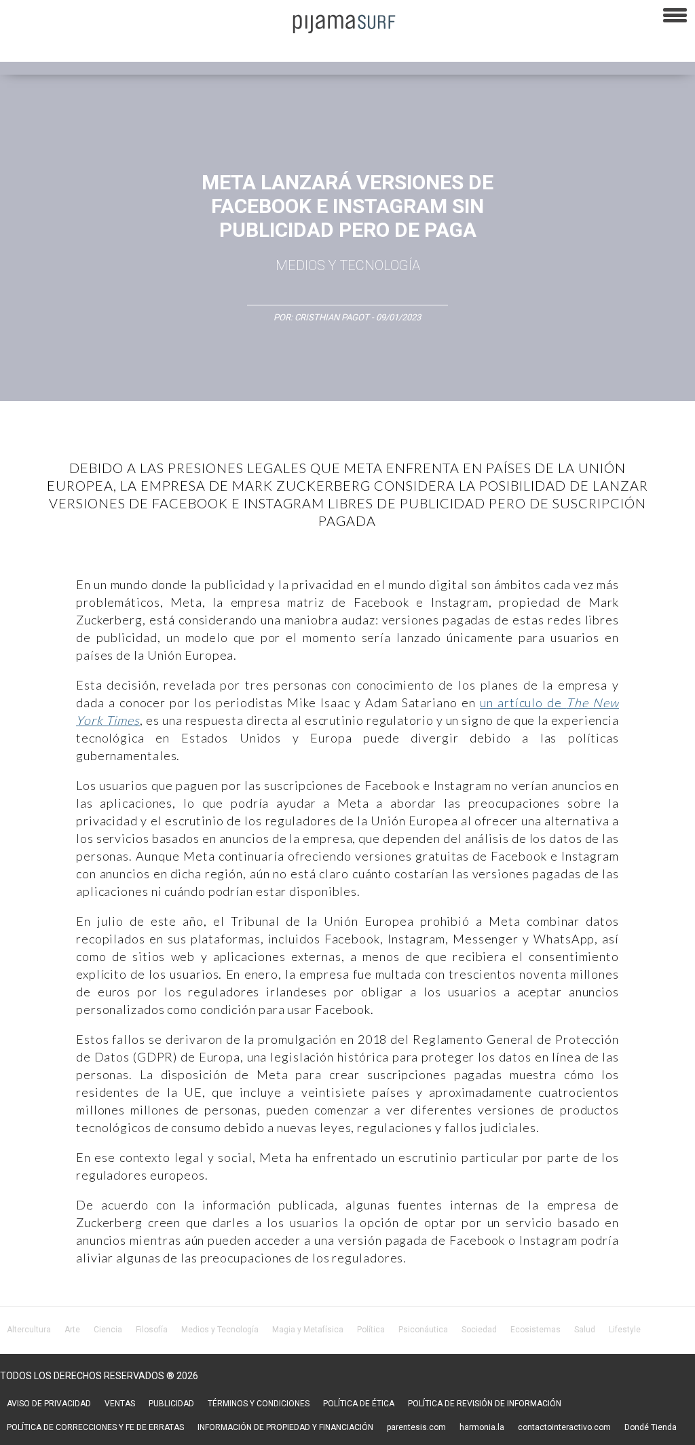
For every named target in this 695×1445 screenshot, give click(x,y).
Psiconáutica (423, 1329)
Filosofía (152, 1329)
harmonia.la (481, 1427)
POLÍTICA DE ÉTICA (358, 1403)
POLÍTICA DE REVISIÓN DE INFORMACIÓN (484, 1403)
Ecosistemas (535, 1329)
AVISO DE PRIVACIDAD (49, 1403)
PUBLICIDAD (171, 1403)
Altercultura (29, 1329)
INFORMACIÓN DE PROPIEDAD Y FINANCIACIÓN (285, 1427)
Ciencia (108, 1329)
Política (371, 1329)
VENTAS (120, 1403)
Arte (72, 1329)
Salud (584, 1329)
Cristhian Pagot (332, 317)
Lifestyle (625, 1329)
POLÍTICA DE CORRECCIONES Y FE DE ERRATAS (95, 1427)
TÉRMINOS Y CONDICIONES (258, 1403)
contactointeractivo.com (564, 1427)
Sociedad (479, 1329)
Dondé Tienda (650, 1427)
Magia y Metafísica (307, 1329)
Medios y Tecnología (348, 265)
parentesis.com (416, 1427)
